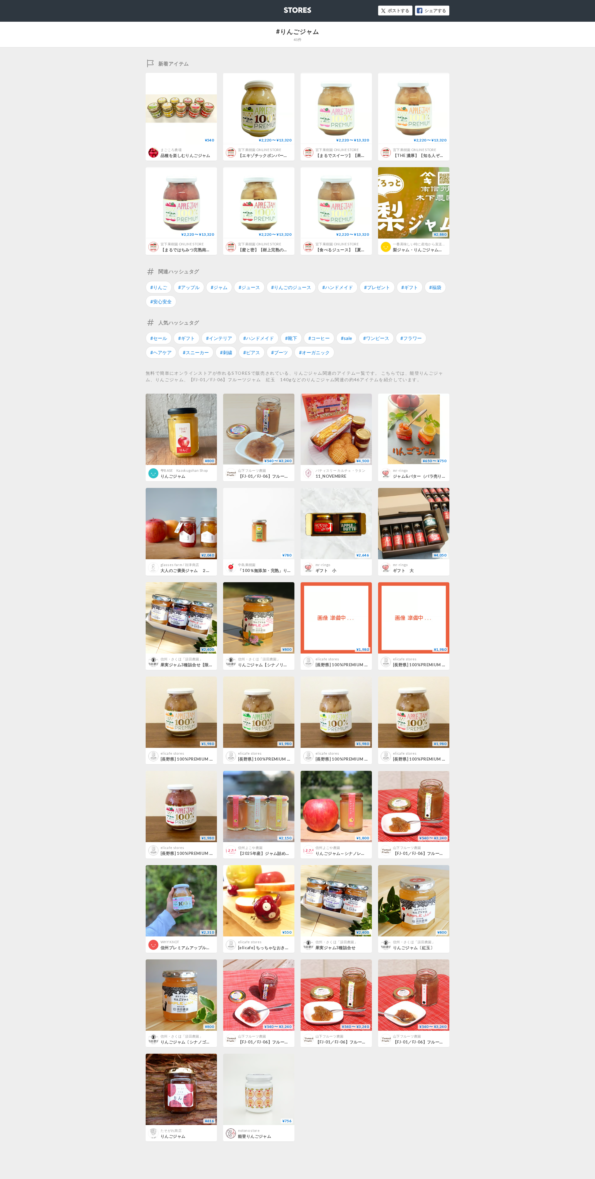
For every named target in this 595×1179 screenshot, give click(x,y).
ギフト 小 (325, 570)
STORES (287, 8)
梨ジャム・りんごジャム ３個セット (428, 249)
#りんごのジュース (291, 287)
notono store (249, 1130)
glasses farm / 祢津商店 (180, 565)
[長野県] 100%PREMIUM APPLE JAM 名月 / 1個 (361, 664)
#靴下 (291, 338)
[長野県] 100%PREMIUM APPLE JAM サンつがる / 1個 (445, 759)
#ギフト (409, 287)
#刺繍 (226, 352)
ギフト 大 (403, 570)
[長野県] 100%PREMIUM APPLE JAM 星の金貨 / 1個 (365, 759)
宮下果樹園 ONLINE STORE (259, 150)
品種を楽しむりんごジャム (185, 155)
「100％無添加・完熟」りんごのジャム (275, 570)
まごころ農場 (171, 150)
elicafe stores (327, 659)
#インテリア (219, 338)
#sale (346, 338)
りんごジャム (173, 476)
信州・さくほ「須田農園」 (182, 659)
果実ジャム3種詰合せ (335, 947)
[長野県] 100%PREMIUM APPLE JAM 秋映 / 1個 (206, 759)
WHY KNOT (170, 942)
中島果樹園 (247, 565)
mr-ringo (400, 470)
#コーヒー (319, 338)
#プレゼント (377, 287)
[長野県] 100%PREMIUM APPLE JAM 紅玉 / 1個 (206, 853)
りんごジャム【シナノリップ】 (267, 664)
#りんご (158, 287)
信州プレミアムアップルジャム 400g (195, 947)
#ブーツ (279, 352)
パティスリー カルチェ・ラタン (340, 470)
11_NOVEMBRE (330, 476)
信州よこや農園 (250, 848)
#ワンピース (376, 338)
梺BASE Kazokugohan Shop (184, 470)
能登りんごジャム (254, 1136)
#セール (158, 338)
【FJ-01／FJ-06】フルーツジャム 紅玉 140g (438, 1041)
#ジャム (219, 287)
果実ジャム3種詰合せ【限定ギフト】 (195, 664)
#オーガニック (314, 352)
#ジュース (249, 287)
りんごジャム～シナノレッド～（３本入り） (357, 853)
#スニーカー (196, 352)
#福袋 (435, 287)
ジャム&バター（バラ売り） (419, 476)
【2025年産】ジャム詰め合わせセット (274, 853)
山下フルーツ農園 (252, 470)
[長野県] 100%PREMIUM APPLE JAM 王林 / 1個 (283, 759)
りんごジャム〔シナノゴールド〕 (192, 1041)
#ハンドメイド (337, 287)
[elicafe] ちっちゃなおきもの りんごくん (276, 947)
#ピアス (251, 352)
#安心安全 (161, 301)
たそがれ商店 (171, 1130)
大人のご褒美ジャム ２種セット (192, 570)
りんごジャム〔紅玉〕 (413, 947)
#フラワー (411, 338)
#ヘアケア (161, 352)
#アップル (189, 287)
